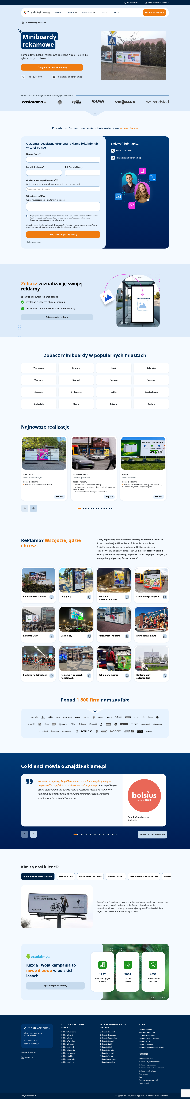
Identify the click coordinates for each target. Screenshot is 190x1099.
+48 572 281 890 (133, 2)
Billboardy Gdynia (107, 1050)
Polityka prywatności (28, 1096)
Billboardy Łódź (106, 1047)
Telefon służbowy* (74, 167)
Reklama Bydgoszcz (69, 1053)
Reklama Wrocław (68, 1041)
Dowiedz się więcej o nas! (148, 1080)
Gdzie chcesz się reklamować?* (42, 180)
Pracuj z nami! (144, 1083)
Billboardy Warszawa (108, 1059)
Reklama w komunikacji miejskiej (151, 1047)
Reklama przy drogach (147, 1065)
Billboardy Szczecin (107, 1053)
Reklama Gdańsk (67, 1047)
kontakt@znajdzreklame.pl (158, 2)
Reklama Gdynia (67, 1062)
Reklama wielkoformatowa (149, 1038)
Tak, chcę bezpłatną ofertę (63, 234)
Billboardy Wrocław (107, 1062)
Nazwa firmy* (33, 154)
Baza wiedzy (143, 1074)
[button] (95, 113)
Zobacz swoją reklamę (57, 317)
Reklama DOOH (145, 1041)
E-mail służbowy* (35, 167)
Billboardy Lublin (106, 1044)
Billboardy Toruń (106, 1056)
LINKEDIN (29, 1057)
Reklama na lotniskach (147, 1071)
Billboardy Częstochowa (109, 1038)
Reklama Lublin (67, 1056)
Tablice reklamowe (146, 1059)
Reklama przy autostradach (149, 1062)
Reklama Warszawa (68, 1032)
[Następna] (33, 508)
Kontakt (115, 12)
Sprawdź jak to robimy (55, 985)
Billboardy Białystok (107, 1032)
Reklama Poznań (67, 1044)
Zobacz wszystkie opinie (152, 834)
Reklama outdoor (145, 1029)
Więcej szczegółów (35, 196)
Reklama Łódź (66, 1038)
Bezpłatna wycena (154, 12)
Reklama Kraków (67, 1035)
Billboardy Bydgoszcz (108, 1035)
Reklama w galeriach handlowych (151, 1068)
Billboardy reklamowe (147, 1032)
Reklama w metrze (146, 1044)
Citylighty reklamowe (147, 1035)
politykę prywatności (57, 225)
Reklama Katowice (68, 1059)
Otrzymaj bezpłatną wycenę (52, 67)
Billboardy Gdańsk (107, 1041)
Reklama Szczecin (68, 1050)
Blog (140, 1077)
